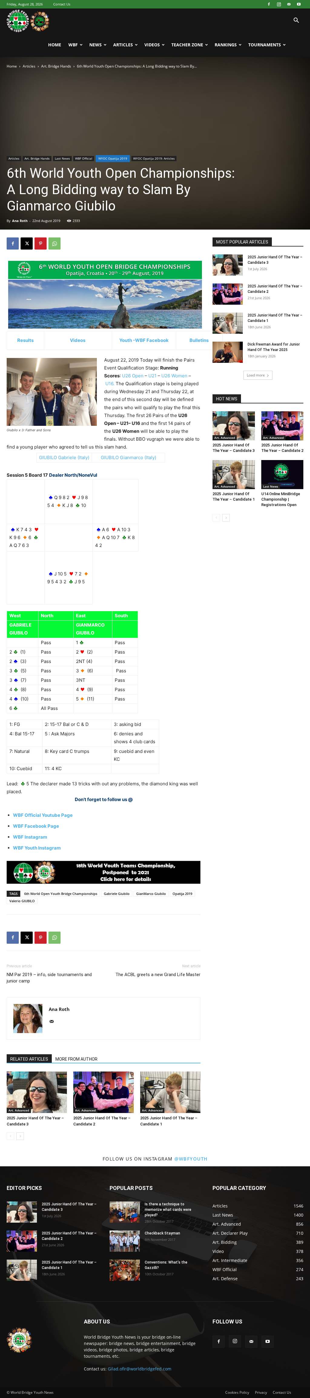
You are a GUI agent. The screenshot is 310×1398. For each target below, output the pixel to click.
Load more (256, 375)
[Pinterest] (41, 243)
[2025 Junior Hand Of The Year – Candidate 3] (37, 1092)
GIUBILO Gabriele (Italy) (64, 457)
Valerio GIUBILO (22, 901)
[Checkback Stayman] (125, 1241)
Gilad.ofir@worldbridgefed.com (139, 1369)
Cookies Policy (237, 1392)
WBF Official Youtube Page (43, 815)
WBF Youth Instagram (37, 848)
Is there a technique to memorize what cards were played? (168, 1209)
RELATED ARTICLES (29, 1059)
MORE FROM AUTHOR (76, 1059)
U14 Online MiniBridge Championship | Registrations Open (280, 499)
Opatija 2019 (182, 893)
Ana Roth (20, 220)
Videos (152, 45)
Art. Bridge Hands (56, 66)
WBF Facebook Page (36, 826)
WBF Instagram (30, 837)
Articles (123, 45)
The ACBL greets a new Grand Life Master (157, 974)
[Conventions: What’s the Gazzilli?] (125, 1270)
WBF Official (83, 158)
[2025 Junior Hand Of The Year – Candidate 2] (103, 1092)
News (95, 45)
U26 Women (174, 376)
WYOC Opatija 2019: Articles (154, 158)
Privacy (261, 1392)
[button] (296, 21)
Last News (62, 158)
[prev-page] (10, 1136)
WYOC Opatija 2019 (112, 158)
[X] (27, 243)
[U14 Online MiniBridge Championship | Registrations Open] (282, 474)
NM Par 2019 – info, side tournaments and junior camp (49, 978)
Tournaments (264, 45)
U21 (152, 376)
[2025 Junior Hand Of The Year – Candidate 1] (170, 1092)
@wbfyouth (191, 1159)
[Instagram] (278, 4)
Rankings (226, 45)
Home (54, 45)
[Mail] (288, 4)
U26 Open (132, 376)
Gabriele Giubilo (117, 893)
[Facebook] (268, 4)
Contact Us (61, 4)
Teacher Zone (187, 45)
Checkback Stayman (162, 1233)
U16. (109, 383)
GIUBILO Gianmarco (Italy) (128, 457)
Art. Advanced (18, 1110)
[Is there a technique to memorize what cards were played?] (125, 1212)
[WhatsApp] (54, 243)
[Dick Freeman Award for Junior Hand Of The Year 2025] (228, 352)
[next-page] (20, 1136)
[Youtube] (298, 4)
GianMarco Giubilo (151, 893)
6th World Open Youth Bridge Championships (60, 893)
